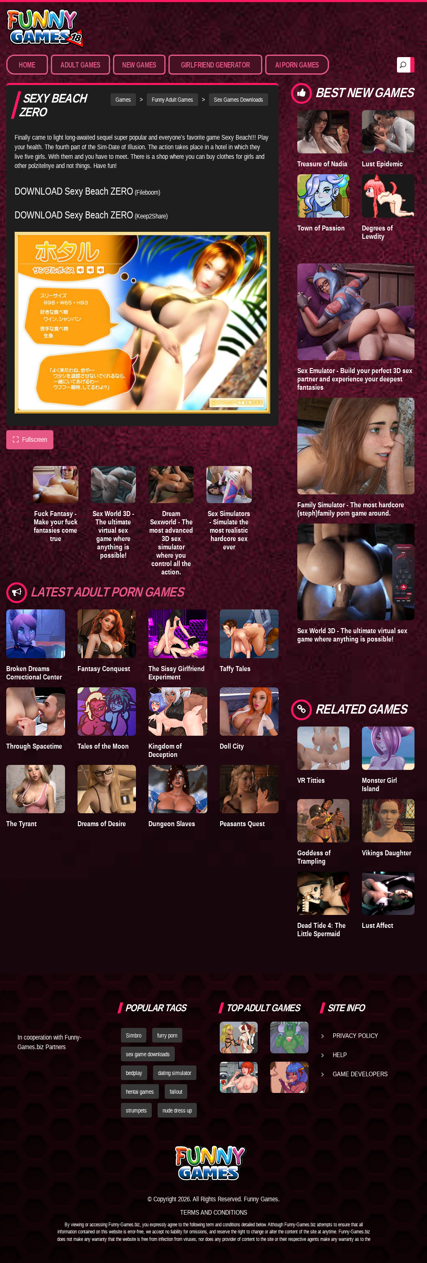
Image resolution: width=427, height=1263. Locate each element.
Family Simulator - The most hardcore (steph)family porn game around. (350, 509)
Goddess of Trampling (314, 857)
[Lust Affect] (388, 893)
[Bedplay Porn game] (289, 1037)
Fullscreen (30, 439)
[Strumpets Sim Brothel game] (289, 1077)
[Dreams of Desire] (107, 789)
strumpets (136, 1110)
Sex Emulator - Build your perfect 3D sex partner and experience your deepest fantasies (354, 378)
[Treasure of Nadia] (323, 131)
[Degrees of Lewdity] (388, 196)
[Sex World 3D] (113, 485)
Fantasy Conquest (104, 668)
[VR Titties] (323, 748)
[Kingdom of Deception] (177, 711)
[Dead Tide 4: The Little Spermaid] (323, 893)
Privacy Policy (355, 1035)
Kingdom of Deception (165, 750)
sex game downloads (148, 1054)
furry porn (167, 1035)
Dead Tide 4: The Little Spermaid (321, 929)
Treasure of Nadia (322, 164)
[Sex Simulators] (229, 485)
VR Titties (311, 780)
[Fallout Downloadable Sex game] (239, 1077)
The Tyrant (21, 823)
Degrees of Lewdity (377, 232)
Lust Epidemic (382, 164)
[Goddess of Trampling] (323, 820)
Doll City (232, 746)
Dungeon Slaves (171, 823)
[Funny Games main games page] (291, 1163)
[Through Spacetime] (35, 711)
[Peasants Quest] (249, 789)
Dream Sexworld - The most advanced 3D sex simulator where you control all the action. (171, 542)
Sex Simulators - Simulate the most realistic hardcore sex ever (229, 530)
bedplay (134, 1073)
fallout (176, 1091)
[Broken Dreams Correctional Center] (35, 633)
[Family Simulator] (355, 446)
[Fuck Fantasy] (55, 485)
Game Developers (360, 1074)
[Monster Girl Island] (388, 748)
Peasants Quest (242, 823)
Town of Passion (321, 228)
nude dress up (177, 1110)
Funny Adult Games (172, 99)
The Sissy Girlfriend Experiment (176, 672)
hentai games (140, 1091)
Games (123, 99)
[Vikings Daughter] (388, 820)
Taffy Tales (235, 668)
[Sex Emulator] (355, 311)
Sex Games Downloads (238, 99)
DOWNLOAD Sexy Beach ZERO (74, 191)
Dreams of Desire (102, 823)
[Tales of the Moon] (107, 711)
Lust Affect (377, 925)
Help (340, 1054)
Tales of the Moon (103, 746)
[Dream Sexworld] (171, 485)
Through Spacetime (34, 746)
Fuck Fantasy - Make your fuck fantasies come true (56, 526)
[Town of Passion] (323, 196)
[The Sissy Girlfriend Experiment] (177, 633)
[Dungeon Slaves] (177, 789)
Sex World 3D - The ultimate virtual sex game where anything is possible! (113, 534)
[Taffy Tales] (249, 633)
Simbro (133, 1035)
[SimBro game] (239, 1037)
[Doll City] (249, 711)
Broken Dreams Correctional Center (34, 672)
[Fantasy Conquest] (107, 633)
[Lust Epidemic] (388, 131)
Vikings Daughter (386, 853)
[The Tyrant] (35, 789)
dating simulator (174, 1073)
